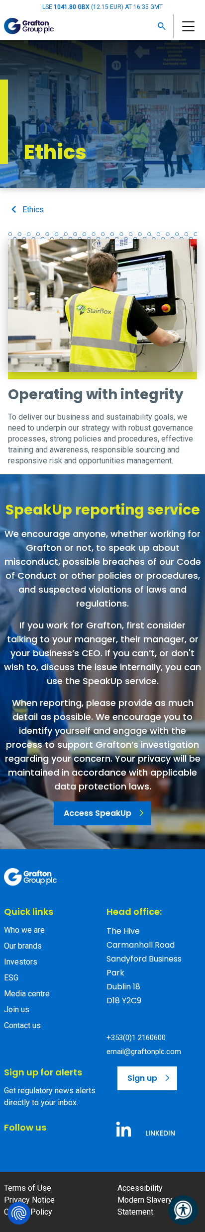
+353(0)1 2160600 (136, 1037)
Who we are (24, 930)
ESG (11, 977)
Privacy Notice (29, 1200)
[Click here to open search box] (162, 26)
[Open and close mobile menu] (187, 26)
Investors (20, 962)
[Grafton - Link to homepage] (30, 877)
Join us (16, 1009)
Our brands (23, 946)
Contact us (22, 1025)
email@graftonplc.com (143, 1051)
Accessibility (140, 1188)
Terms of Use (27, 1188)
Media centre (27, 993)
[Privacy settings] (18, 1213)
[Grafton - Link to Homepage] (29, 26)
